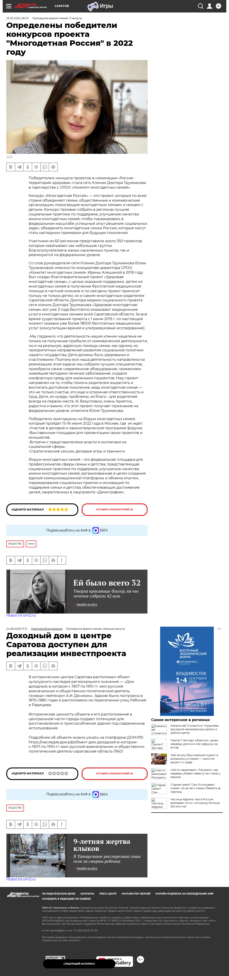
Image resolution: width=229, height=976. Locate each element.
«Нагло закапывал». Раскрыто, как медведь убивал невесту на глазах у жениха (195, 773)
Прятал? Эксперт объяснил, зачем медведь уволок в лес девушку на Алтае (194, 744)
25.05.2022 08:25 (17, 18)
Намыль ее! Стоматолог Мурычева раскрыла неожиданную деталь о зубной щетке (194, 729)
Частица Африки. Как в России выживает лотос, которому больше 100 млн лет (195, 803)
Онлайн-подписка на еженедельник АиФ (184, 893)
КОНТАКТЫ (87, 893)
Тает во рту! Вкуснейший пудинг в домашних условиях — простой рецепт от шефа (194, 758)
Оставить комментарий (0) (114, 509)
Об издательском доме (58, 893)
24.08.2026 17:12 (16, 628)
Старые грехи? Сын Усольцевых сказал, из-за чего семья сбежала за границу (195, 788)
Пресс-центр (108, 893)
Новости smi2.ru (21, 615)
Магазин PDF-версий (136, 893)
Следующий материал (79, 963)
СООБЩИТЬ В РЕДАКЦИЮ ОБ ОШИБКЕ (66, 898)
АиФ (9, 156)
